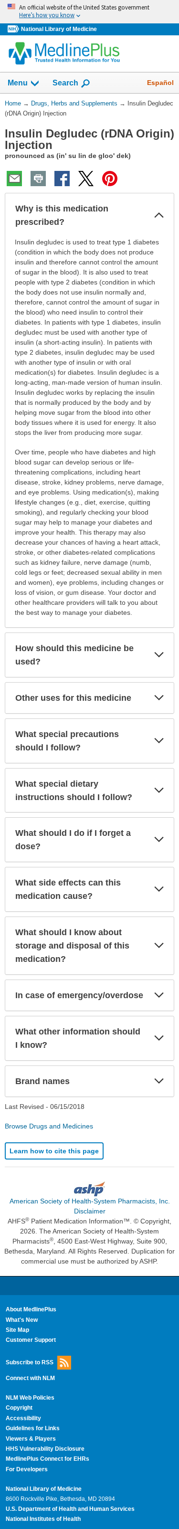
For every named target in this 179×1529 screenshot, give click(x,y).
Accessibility (23, 1418)
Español (160, 82)
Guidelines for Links (33, 1428)
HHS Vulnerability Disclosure (45, 1448)
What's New (22, 1320)
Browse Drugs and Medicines (49, 1126)
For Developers (27, 1469)
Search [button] (65, 82)
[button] (159, 215)
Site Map (17, 1330)
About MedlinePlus (31, 1309)
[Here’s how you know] (89, 11)
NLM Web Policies (30, 1397)
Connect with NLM (30, 1378)
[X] (85, 178)
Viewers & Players (31, 1438)
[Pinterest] (109, 178)
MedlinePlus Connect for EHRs (47, 1458)
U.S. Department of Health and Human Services (70, 1509)
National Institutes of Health (43, 1519)
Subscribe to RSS (29, 1362)
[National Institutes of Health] (14, 29)
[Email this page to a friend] (14, 178)
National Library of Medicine (59, 29)
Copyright (19, 1407)
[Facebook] (62, 178)
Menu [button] (18, 83)
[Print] (38, 178)
